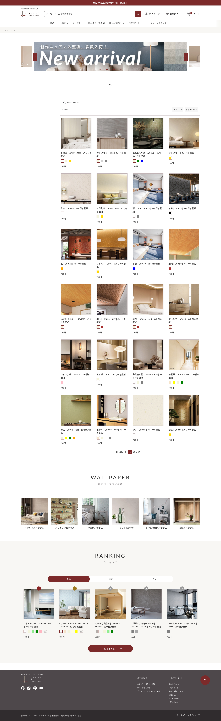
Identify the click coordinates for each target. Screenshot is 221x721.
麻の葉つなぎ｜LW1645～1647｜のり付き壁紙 (147, 154)
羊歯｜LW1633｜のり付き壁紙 (182, 208)
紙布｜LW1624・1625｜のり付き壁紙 (147, 320)
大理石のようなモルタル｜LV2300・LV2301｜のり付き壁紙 (146, 625)
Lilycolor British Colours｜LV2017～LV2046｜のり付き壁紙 (74, 625)
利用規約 (55, 716)
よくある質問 (174, 698)
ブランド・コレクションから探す (149, 691)
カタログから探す (143, 688)
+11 (45, 631)
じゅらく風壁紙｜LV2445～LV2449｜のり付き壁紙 (107, 625)
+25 (81, 631)
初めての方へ (174, 684)
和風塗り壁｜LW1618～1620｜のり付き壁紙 (147, 376)
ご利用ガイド (174, 688)
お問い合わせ (174, 702)
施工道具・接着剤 (96, 23)
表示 (175, 109)
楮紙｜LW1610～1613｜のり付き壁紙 (76, 431)
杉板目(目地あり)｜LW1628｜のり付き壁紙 (76, 320)
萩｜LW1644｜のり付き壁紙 (181, 153)
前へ (121, 452)
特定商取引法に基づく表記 (71, 716)
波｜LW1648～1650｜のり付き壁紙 (111, 154)
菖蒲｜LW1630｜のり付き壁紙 (146, 263)
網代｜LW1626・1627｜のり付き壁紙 (111, 320)
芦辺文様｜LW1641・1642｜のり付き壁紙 (112, 210)
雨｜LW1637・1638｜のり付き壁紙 (147, 210)
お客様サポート (136, 23)
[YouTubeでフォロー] (41, 688)
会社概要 (24, 716)
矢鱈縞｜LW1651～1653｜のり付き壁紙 (76, 154)
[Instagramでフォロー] (29, 688)
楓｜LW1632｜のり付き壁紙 (73, 263)
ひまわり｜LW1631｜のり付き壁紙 (111, 265)
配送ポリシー (174, 695)
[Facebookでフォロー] (23, 688)
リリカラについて (158, 23)
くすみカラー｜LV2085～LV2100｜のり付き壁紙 (38, 625)
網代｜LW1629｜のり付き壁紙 (182, 263)
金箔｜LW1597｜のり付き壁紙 (182, 429)
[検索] (138, 14)
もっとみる (109, 648)
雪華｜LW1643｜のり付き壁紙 (74, 208)
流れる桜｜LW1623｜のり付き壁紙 (183, 320)
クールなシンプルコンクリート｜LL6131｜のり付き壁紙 (182, 625)
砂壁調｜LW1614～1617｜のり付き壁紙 (184, 376)
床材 (63, 23)
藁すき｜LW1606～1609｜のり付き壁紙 (111, 431)
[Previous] (35, 57)
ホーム (7, 30)
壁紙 (52, 23)
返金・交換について (176, 691)
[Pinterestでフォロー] (35, 688)
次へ (135, 452)
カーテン (77, 23)
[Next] (186, 57)
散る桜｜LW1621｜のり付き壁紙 (111, 374)
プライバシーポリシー (41, 716)
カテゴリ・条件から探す (146, 684)
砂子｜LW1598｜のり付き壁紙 (146, 429)
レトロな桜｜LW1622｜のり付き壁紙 (75, 376)
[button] (191, 109)
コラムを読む (115, 23)
